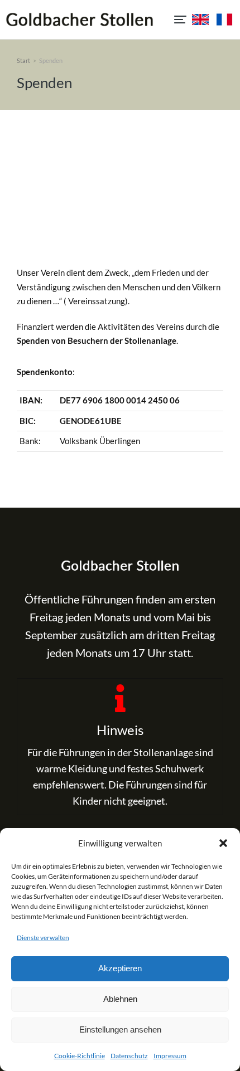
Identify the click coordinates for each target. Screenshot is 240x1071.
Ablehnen (120, 999)
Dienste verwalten (43, 937)
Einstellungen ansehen (120, 1029)
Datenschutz (129, 1055)
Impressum (169, 1055)
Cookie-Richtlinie (79, 1055)
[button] (223, 843)
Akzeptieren (120, 968)
